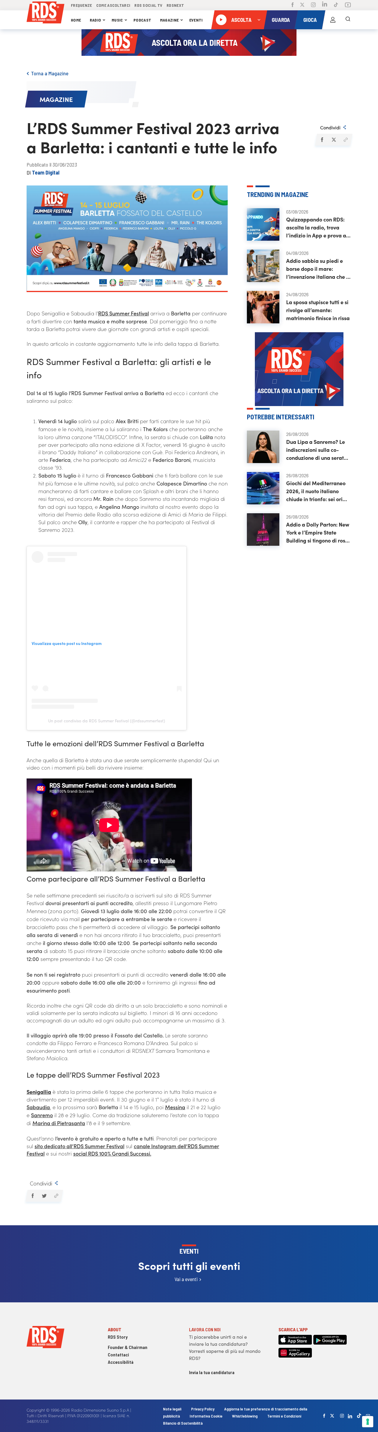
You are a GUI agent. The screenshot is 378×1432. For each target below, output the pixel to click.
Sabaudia (38, 1107)
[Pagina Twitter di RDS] (302, 5)
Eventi (196, 19)
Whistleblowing (245, 1415)
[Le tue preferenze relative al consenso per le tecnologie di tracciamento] (367, 1421)
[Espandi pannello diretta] (259, 19)
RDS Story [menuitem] (118, 1337)
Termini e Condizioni (284, 1415)
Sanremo (42, 1115)
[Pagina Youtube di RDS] (347, 5)
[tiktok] (359, 1415)
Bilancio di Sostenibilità (183, 1423)
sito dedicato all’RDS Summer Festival (79, 1146)
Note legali (172, 1408)
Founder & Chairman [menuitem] (127, 1347)
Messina (175, 1107)
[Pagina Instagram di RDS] (313, 5)
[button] (322, 140)
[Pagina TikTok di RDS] (336, 5)
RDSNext (175, 5)
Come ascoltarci (113, 5)
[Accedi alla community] (332, 19)
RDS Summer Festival (123, 313)
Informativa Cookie (206, 1415)
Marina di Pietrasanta (58, 1123)
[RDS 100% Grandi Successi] (45, 13)
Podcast (142, 19)
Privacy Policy (202, 1408)
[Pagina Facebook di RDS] (292, 5)
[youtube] (368, 1415)
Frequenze (81, 5)
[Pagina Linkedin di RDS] (325, 5)
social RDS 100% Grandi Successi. (112, 1153)
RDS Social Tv (148, 5)
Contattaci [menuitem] (118, 1354)
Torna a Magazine (50, 73)
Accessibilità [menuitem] (120, 1362)
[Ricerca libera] (347, 19)
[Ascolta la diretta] (221, 19)
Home (76, 19)
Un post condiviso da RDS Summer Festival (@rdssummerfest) (106, 721)
